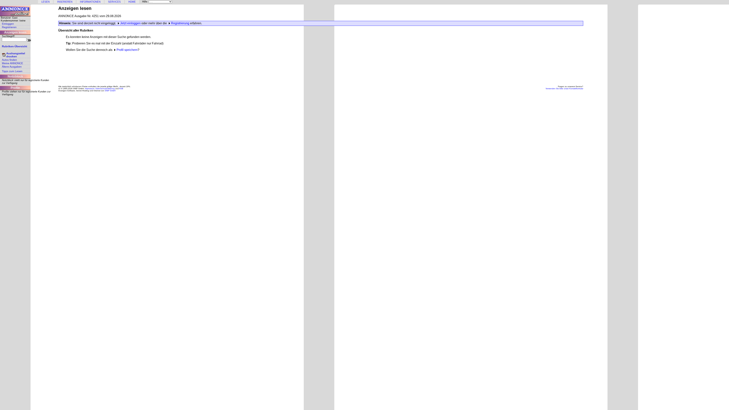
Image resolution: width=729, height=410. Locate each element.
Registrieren (9, 27)
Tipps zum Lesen (12, 71)
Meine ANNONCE (12, 63)
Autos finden (9, 59)
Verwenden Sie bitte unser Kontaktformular (564, 89)
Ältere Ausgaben (12, 66)
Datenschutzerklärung (105, 89)
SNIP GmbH (110, 91)
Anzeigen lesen (15, 32)
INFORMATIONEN (90, 1)
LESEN (45, 1)
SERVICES (114, 1)
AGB (121, 89)
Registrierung (180, 23)
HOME (132, 1)
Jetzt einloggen (130, 23)
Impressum (89, 89)
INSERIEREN (65, 1)
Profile (15, 87)
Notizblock (15, 76)
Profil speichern (127, 49)
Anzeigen (178, 1)
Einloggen (8, 23)
